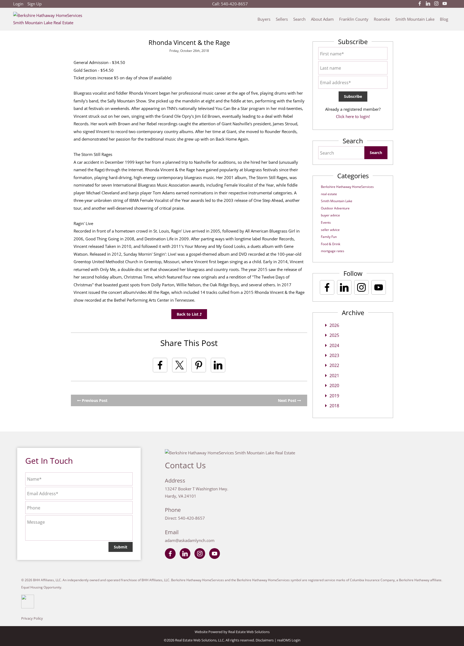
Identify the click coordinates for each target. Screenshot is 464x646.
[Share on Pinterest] (198, 365)
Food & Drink (330, 244)
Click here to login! (353, 116)
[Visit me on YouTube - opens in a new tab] (445, 4)
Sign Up (34, 3)
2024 (334, 345)
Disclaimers (265, 640)
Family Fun (329, 236)
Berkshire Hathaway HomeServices (347, 186)
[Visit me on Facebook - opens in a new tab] (420, 4)
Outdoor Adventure (335, 208)
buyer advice (330, 215)
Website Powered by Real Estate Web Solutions (232, 631)
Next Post (287, 400)
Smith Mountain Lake (414, 19)
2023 (334, 355)
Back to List (188, 314)
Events (326, 222)
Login (18, 3)
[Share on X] (179, 365)
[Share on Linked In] (218, 365)
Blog (444, 19)
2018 (334, 406)
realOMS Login (288, 640)
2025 (334, 335)
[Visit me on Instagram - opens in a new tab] (436, 4)
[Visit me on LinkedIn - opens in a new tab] (428, 4)
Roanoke (382, 19)
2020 (334, 385)
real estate (329, 194)
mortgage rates (332, 251)
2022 (334, 365)
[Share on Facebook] (160, 365)
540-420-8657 (234, 3)
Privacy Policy (32, 618)
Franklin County (353, 19)
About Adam (322, 19)
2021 (334, 376)
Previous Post (94, 400)
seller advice (330, 229)
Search (299, 19)
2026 (334, 325)
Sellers (282, 19)
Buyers (264, 19)
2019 (334, 396)
